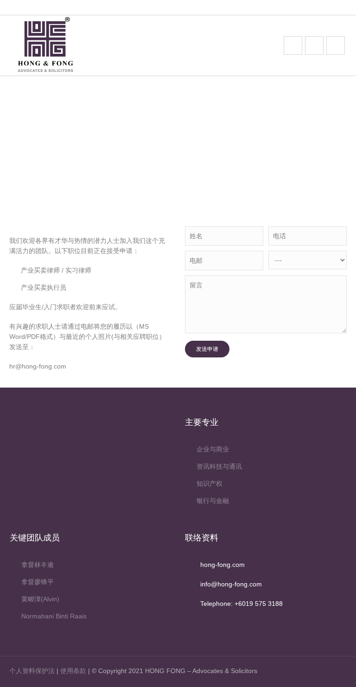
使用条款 (73, 670)
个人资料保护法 (32, 670)
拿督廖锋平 (37, 581)
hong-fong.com (222, 564)
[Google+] (339, 672)
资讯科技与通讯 (219, 466)
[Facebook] (324, 672)
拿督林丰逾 (37, 564)
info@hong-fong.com (231, 584)
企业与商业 (213, 449)
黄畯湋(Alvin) (40, 599)
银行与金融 (213, 500)
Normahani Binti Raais (54, 616)
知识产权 (209, 483)
